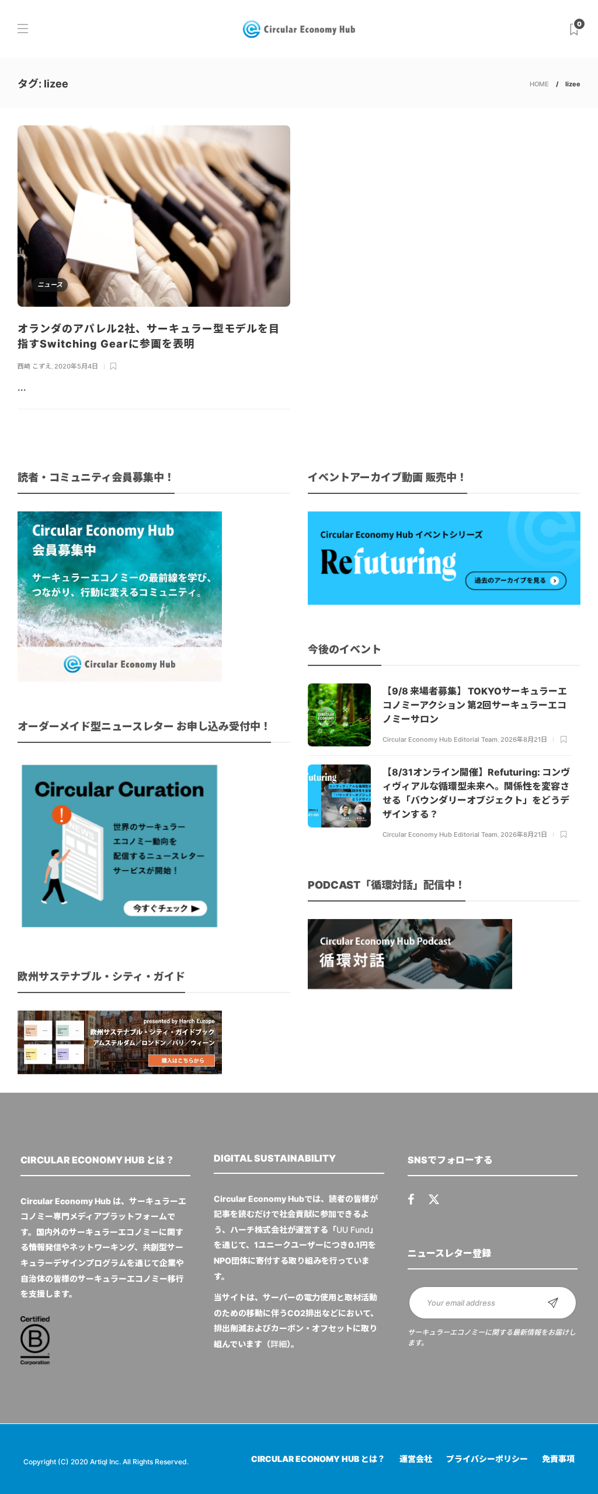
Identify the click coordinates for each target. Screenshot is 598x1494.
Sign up (553, 1303)
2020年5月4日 (76, 366)
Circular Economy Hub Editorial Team (440, 739)
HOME (539, 84)
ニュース (49, 284)
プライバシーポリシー (487, 1459)
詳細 (278, 1344)
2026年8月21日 (523, 739)
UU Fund (353, 1230)
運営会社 (415, 1459)
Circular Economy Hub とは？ (318, 1459)
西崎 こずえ (34, 366)
